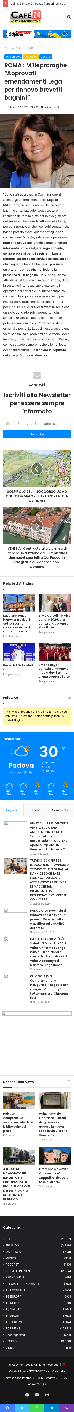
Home (11, 48)
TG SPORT (13, 1315)
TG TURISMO (25, 48)
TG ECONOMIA (15, 1290)
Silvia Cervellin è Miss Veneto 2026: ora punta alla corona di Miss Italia (54, 621)
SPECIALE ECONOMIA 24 (22, 1283)
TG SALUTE (13, 1309)
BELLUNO (12, 1239)
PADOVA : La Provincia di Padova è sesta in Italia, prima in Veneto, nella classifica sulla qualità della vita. (48, 919)
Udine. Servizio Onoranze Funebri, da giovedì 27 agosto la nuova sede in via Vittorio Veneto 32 (53, 1124)
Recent (35, 810)
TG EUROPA (13, 1296)
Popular (11, 810)
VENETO (46, 56)
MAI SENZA (13, 1251)
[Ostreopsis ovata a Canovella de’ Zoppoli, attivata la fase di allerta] (55, 1156)
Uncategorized (15, 1335)
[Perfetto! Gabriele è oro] (19, 652)
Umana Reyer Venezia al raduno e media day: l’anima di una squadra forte (54, 671)
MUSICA (11, 1258)
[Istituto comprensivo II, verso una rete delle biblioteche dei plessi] (19, 1101)
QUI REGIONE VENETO (20, 1271)
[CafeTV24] (25, 16)
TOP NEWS (30, 56)
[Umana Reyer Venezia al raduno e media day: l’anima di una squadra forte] (55, 652)
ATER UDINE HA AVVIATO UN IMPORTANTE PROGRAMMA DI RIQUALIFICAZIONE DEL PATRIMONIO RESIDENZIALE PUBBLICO (16, 1184)
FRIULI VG (12, 1245)
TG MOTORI (13, 1303)
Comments (60, 810)
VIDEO (10, 1347)
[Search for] (69, 18)
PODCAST (12, 1264)
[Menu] (5, 18)
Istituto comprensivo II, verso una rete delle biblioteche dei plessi (18, 1122)
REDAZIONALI (15, 1277)
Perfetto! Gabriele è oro (18, 667)
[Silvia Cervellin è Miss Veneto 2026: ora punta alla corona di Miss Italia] (55, 603)
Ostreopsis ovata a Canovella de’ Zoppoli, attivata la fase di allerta (54, 1175)
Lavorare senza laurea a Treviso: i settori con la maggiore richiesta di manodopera (17, 623)
